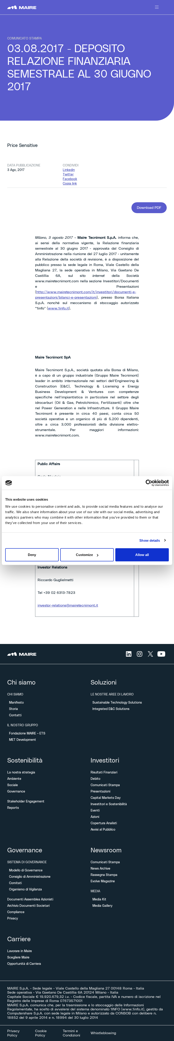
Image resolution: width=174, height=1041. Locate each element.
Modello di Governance (26, 870)
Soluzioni (103, 683)
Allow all (142, 555)
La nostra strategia (21, 772)
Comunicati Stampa (105, 785)
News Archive (100, 868)
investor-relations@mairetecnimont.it (68, 605)
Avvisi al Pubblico (103, 829)
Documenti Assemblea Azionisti (30, 899)
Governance (16, 791)
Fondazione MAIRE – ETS (27, 733)
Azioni (95, 817)
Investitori (105, 761)
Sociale (12, 785)
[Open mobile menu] (156, 7)
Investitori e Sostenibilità (109, 804)
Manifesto (16, 702)
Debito (95, 778)
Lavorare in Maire (19, 951)
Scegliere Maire (18, 957)
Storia (13, 709)
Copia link (70, 183)
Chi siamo (21, 683)
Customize (84, 555)
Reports (13, 807)
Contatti (15, 715)
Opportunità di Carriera (24, 963)
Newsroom (106, 850)
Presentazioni (100, 791)
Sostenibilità (25, 761)
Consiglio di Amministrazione (30, 876)
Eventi (95, 810)
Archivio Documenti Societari (28, 905)
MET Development (22, 739)
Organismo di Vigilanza (25, 889)
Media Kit (99, 899)
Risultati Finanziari (104, 772)
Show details (149, 540)
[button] (149, 207)
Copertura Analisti (104, 823)
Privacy (12, 918)
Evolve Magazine (103, 881)
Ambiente (14, 778)
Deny (32, 555)
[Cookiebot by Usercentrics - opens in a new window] (149, 482)
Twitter (68, 174)
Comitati (15, 883)
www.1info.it (58, 308)
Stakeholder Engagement (25, 801)
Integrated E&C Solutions (110, 709)
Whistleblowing (103, 1033)
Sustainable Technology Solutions (117, 702)
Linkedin (69, 170)
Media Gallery (102, 905)
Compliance (15, 912)
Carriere (19, 939)
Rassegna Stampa (104, 875)
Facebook (70, 179)
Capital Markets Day (106, 798)
